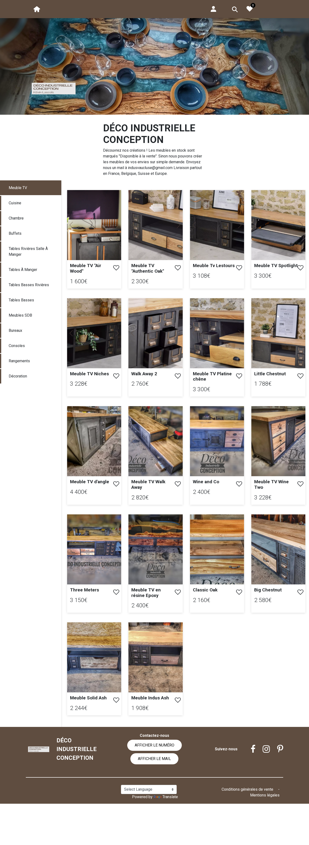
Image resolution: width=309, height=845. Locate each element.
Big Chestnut (268, 590)
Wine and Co (206, 481)
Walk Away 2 (144, 373)
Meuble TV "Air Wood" (85, 268)
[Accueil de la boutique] (37, 9)
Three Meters (84, 590)
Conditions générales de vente (248, 789)
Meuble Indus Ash (150, 698)
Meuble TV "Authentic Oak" (147, 268)
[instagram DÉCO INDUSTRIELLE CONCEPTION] (262, 749)
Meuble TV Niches (89, 373)
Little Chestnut (270, 373)
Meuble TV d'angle (89, 481)
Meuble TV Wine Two (271, 484)
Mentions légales (265, 795)
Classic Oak (205, 590)
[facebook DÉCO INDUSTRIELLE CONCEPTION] (249, 749)
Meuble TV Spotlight (276, 265)
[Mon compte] (213, 8)
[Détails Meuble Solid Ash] (94, 657)
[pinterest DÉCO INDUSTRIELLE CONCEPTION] (276, 749)
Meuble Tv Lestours (214, 265)
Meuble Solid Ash (88, 698)
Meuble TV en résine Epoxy (146, 592)
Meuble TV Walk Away (148, 484)
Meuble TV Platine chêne (212, 376)
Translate (170, 797)
